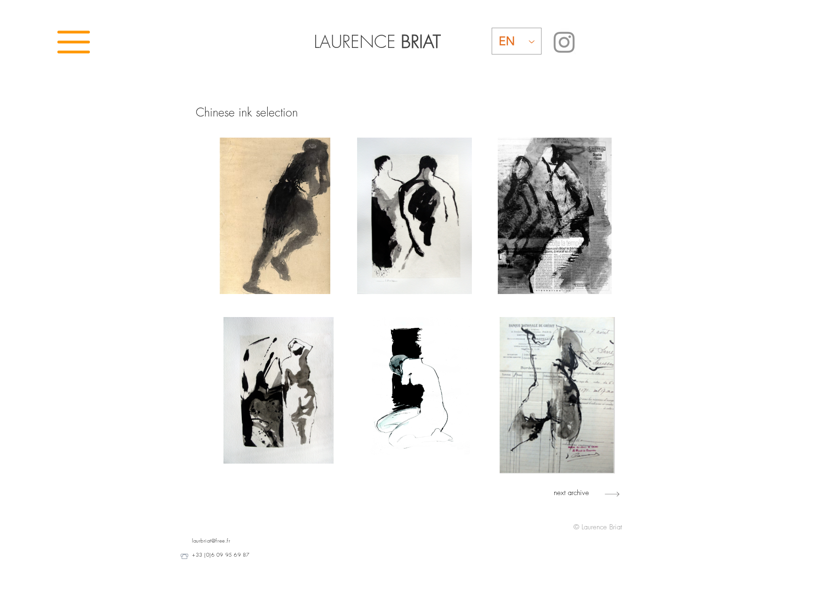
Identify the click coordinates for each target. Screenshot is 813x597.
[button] (73, 42)
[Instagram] (564, 42)
